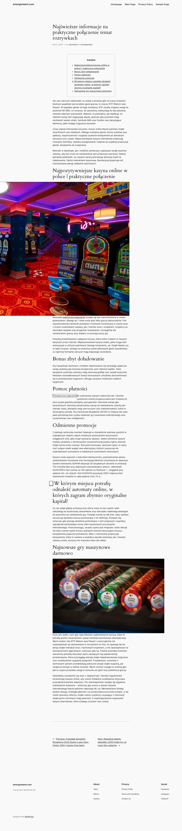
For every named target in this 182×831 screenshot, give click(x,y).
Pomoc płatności (82, 75)
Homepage (116, 4)
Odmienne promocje (84, 78)
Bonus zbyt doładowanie (86, 71)
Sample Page (162, 4)
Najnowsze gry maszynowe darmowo (93, 91)
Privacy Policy (145, 4)
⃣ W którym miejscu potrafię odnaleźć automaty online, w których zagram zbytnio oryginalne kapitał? (92, 84)
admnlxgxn (73, 44)
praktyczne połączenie (74, 317)
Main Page (130, 4)
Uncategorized (86, 44)
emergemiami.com (23, 4)
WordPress (29, 817)
